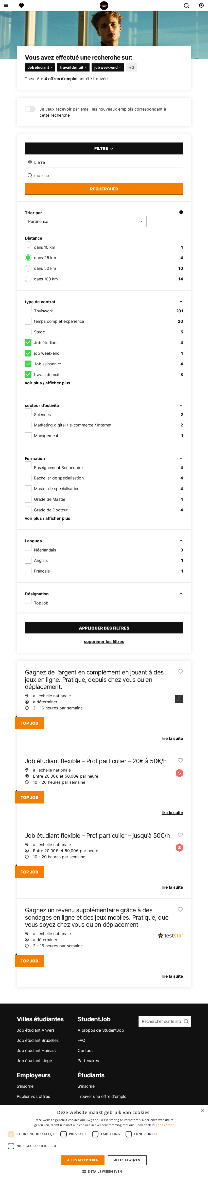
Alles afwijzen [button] (127, 1160)
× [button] (202, 1110)
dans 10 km (44, 247)
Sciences (42, 414)
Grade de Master (49, 499)
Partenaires (88, 1060)
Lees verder (165, 1125)
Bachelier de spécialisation (59, 477)
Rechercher (104, 188)
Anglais (41, 560)
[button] (104, 1171)
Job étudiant (46, 342)
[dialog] (104, 1142)
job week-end (47, 353)
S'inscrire (86, 1086)
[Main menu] (6, 5)
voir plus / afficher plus (47, 382)
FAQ (81, 1040)
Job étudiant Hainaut (36, 1050)
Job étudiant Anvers (36, 1030)
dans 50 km (45, 268)
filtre (101, 148)
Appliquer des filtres (104, 628)
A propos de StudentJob (101, 1030)
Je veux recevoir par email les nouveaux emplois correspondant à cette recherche (103, 112)
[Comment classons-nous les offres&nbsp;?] (181, 213)
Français (41, 571)
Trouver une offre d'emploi (103, 1096)
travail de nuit (47, 374)
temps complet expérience (59, 321)
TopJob (41, 602)
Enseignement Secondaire (58, 467)
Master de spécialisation (56, 488)
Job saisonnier (47, 363)
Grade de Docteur (51, 509)
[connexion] (201, 5)
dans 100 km (46, 278)
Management (46, 435)
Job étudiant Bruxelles (38, 1040)
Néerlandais (45, 549)
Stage (39, 331)
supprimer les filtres (104, 641)
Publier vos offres (33, 1096)
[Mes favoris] (21, 5)
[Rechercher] (188, 5)
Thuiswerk (43, 310)
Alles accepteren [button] (82, 1160)
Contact (85, 1050)
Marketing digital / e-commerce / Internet (73, 424)
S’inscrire (25, 1086)
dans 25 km (45, 257)
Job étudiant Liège (34, 1060)
